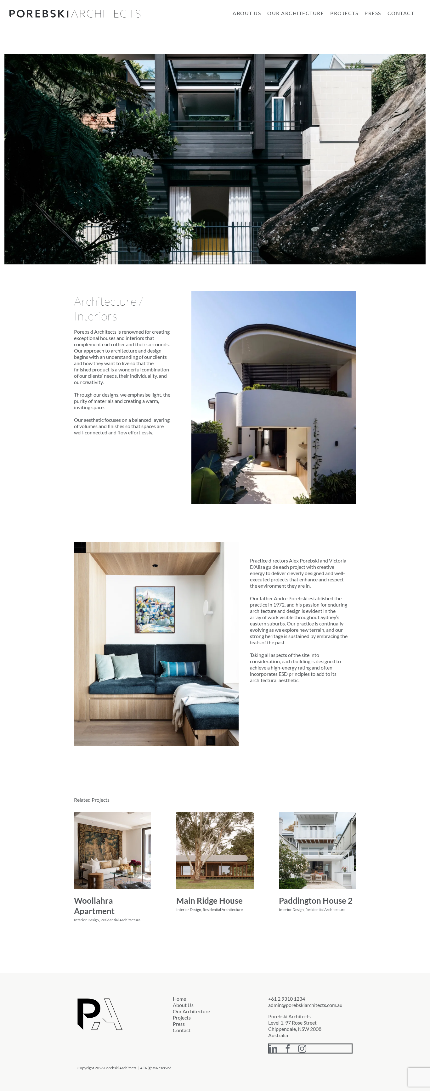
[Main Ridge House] (214, 850)
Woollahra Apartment (94, 906)
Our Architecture (191, 1011)
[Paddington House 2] (317, 850)
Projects (182, 1017)
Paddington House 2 (316, 901)
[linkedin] (273, 1048)
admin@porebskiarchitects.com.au (305, 1005)
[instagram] (302, 1048)
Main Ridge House (209, 901)
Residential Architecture (120, 920)
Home (179, 999)
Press (179, 1024)
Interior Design (86, 920)
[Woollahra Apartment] (112, 850)
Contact (181, 1030)
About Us (183, 1005)
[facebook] (288, 1048)
